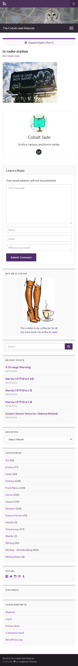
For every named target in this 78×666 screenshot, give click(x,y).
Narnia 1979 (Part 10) (19, 378)
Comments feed (14, 632)
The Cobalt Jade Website (18, 28)
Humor (9, 501)
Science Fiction (13, 515)
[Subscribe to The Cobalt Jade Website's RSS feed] (4, 3)
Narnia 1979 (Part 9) (18, 390)
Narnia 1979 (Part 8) (18, 402)
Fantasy (9, 480)
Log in (8, 618)
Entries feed (12, 625)
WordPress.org (14, 639)
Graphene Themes (28, 661)
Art (7, 460)
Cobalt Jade (13, 55)
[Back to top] (69, 657)
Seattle (9, 522)
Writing (9, 542)
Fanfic (8, 474)
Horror (9, 494)
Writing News (13, 556)
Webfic (9, 536)
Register (10, 612)
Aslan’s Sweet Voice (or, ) (31, 413)
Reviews (10, 508)
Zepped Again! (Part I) (41, 42)
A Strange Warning (18, 367)
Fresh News (12, 487)
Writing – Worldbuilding (18, 549)
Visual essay (12, 529)
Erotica (9, 467)
